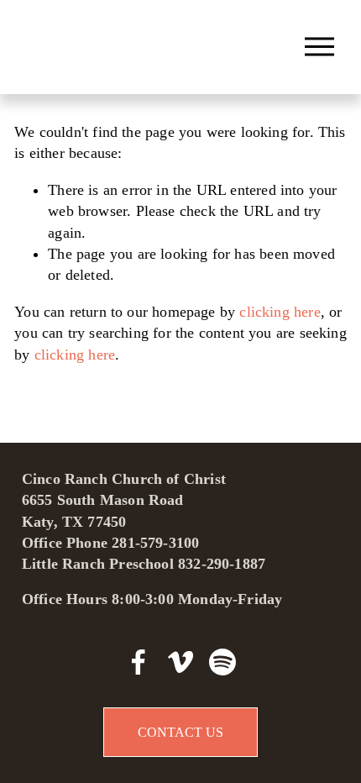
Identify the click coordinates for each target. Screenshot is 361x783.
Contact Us (180, 732)
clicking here (279, 311)
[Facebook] (138, 662)
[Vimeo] (180, 662)
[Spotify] (222, 662)
